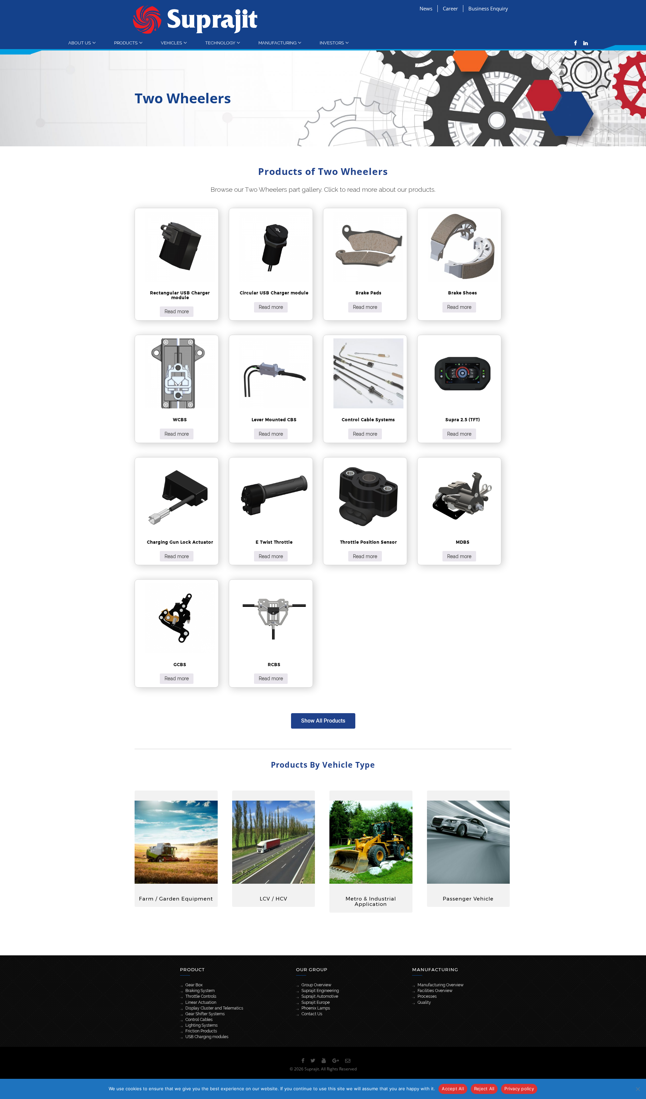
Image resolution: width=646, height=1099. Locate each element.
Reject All (484, 1088)
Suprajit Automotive (319, 996)
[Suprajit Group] (195, 19)
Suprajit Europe (315, 1002)
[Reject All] (637, 1089)
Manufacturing (277, 42)
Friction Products (201, 1031)
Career (450, 8)
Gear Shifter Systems (205, 1014)
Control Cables (199, 1019)
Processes (427, 996)
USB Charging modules (206, 1036)
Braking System (200, 990)
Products (126, 42)
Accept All (453, 1088)
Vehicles (171, 42)
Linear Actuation (200, 1002)
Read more (177, 311)
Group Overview (316, 985)
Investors (332, 42)
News (426, 8)
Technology (220, 42)
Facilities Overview (435, 990)
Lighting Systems (201, 1025)
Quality (424, 1002)
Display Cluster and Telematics (214, 1008)
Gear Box (194, 985)
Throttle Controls (200, 996)
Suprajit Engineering (320, 990)
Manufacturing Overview (441, 985)
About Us (79, 42)
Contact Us (311, 1014)
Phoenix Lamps (315, 1008)
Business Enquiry (488, 8)
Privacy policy (519, 1088)
